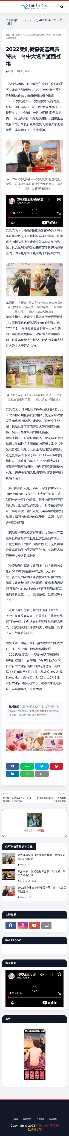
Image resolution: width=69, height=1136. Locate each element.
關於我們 (27, 1119)
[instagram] (23, 925)
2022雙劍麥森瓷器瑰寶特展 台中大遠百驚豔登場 (42, 889)
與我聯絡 (40, 1119)
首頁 (8, 34)
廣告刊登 (53, 1119)
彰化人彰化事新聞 (47, 1125)
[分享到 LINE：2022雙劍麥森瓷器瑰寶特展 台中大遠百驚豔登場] (27, 766)
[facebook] (10, 925)
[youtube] (34, 925)
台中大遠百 (17, 34)
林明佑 (40, 830)
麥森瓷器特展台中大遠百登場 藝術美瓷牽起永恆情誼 (41, 857)
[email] (46, 925)
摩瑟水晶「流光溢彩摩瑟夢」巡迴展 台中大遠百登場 (41, 873)
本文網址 (41, 710)
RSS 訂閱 (37, 1129)
